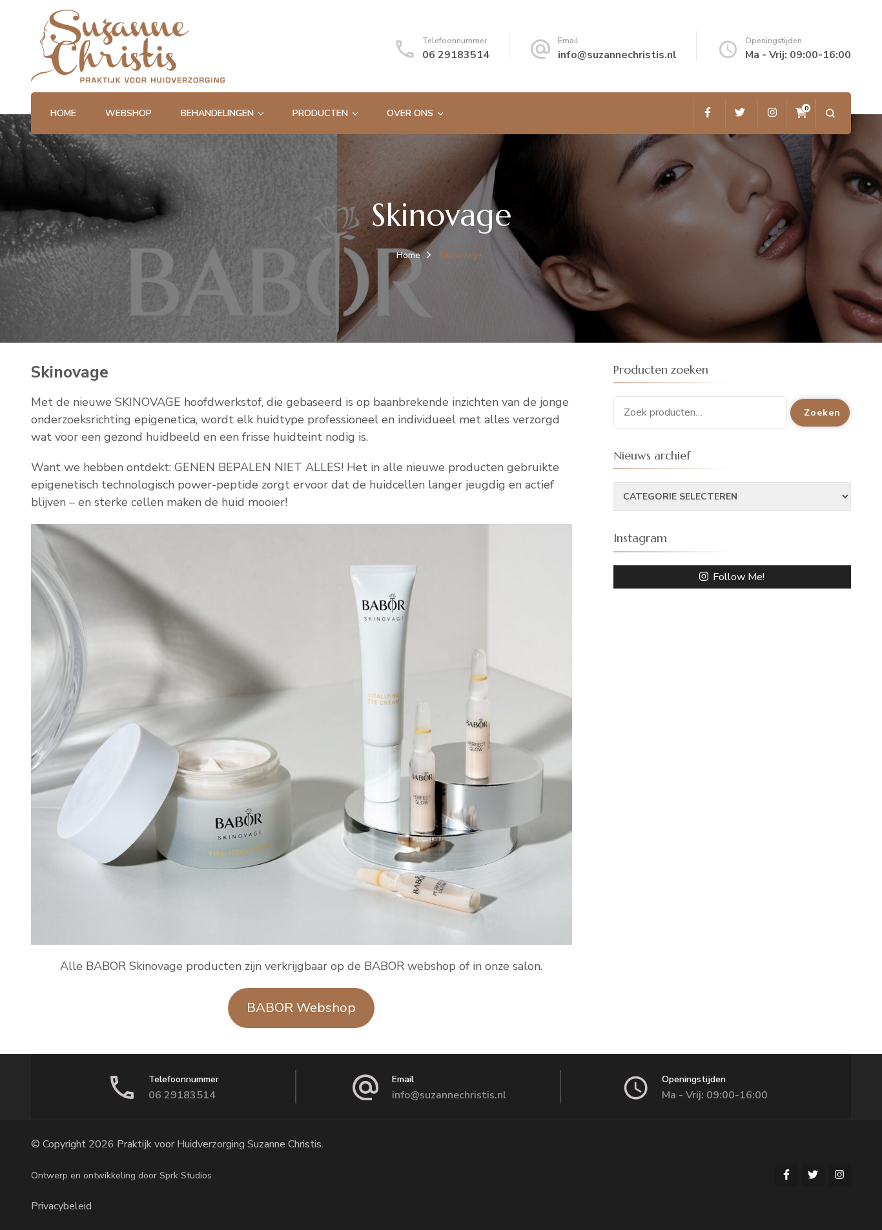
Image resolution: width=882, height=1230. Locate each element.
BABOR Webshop (301, 1007)
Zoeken (822, 413)
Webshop (128, 113)
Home (63, 113)
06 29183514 (455, 55)
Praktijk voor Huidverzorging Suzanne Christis (219, 1144)
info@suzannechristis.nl (617, 55)
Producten (320, 113)
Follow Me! (738, 577)
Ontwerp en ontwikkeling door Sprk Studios (121, 1175)
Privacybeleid (61, 1206)
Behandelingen (217, 113)
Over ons (410, 113)
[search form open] (830, 113)
